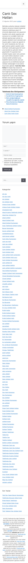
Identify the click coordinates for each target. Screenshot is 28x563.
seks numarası (6, 371)
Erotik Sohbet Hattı (8, 318)
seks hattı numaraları (8, 368)
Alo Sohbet (5, 199)
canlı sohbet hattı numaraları (11, 255)
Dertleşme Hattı (7, 297)
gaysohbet (5, 326)
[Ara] (23, 180)
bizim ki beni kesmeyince (14, 94)
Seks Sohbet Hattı (8, 379)
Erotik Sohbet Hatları (8, 315)
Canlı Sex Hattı (21, 541)
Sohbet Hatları (6, 416)
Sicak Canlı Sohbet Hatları (10, 408)
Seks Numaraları (7, 508)
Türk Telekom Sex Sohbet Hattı (12, 511)
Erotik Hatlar (6, 310)
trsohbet (5, 472)
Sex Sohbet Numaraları (9, 400)
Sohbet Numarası (7, 427)
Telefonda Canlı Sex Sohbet (11, 448)
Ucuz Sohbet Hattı (8, 477)
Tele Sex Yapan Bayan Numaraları (12, 495)
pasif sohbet (6, 353)
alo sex (4, 194)
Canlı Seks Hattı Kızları (11, 113)
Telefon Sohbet (7, 440)
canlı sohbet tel (7, 263)
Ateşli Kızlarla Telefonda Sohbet (12, 212)
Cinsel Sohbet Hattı (8, 281)
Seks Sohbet (6, 376)
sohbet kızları (6, 421)
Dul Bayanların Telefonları (10, 305)
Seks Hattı (5, 366)
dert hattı (5, 286)
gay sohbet (5, 323)
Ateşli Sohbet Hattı (8, 220)
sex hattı (9, 530)
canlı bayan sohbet (8, 236)
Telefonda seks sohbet (9, 458)
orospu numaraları (8, 347)
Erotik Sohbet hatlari (8, 313)
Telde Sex (5, 435)
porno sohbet (6, 355)
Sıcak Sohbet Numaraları (10, 413)
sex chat (5, 384)
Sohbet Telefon (7, 429)
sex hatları (6, 523)
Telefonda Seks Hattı (12, 557)
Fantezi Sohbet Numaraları (10, 321)
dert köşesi (5, 289)
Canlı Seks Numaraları (9, 239)
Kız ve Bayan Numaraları (10, 345)
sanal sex (5, 358)
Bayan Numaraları (7, 228)
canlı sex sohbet (7, 244)
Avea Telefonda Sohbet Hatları (12, 226)
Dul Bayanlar (6, 302)
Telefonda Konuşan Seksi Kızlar (12, 498)
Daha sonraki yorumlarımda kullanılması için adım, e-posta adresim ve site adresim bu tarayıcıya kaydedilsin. (13, 161)
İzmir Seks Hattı (7, 334)
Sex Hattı (5, 390)
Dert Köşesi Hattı (7, 292)
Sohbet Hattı (6, 419)
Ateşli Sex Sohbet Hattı (11, 111)
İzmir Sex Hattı (6, 337)
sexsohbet (5, 405)
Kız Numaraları (7, 339)
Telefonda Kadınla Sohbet (10, 453)
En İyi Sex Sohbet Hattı (9, 506)
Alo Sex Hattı (6, 196)
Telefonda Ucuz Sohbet (9, 469)
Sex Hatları (5, 387)
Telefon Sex (6, 437)
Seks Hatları (6, 363)
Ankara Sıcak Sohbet (8, 204)
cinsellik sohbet (7, 284)
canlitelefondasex (7, 233)
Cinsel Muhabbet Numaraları (11, 276)
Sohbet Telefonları (8, 432)
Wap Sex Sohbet (7, 480)
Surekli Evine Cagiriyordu (14, 96)
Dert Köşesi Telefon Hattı (10, 294)
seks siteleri (6, 374)
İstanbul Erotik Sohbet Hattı (11, 329)
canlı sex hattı (6, 241)
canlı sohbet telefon (8, 265)
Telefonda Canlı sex (8, 445)
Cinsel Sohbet (6, 278)
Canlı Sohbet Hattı (8, 252)
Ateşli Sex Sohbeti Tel (9, 215)
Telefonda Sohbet (8, 466)
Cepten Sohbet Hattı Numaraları (12, 273)
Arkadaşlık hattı (7, 210)
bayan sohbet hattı (8, 231)
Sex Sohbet (6, 398)
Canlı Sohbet (6, 247)
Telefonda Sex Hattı (8, 464)
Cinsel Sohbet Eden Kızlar (10, 503)
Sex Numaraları (7, 395)
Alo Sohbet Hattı (7, 202)
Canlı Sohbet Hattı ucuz (9, 257)
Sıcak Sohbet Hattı (8, 411)
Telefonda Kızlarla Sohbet (10, 456)
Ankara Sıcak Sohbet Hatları (11, 207)
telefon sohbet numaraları (10, 443)
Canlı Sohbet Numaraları (10, 260)
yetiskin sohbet (7, 482)
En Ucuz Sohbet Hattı (9, 308)
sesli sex (5, 382)
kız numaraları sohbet (9, 342)
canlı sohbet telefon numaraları (12, 268)
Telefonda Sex (6, 461)
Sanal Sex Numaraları (9, 360)
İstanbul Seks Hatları (8, 331)
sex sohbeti (6, 403)
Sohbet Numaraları (8, 424)
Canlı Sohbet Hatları (8, 249)
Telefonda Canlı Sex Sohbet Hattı (12, 450)
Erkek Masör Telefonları (9, 500)
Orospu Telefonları (8, 350)
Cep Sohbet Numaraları (9, 270)
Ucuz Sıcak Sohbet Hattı (10, 474)
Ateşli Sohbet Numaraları (12, 109)
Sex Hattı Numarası (8, 392)
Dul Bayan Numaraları (9, 300)
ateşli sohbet (6, 218)
